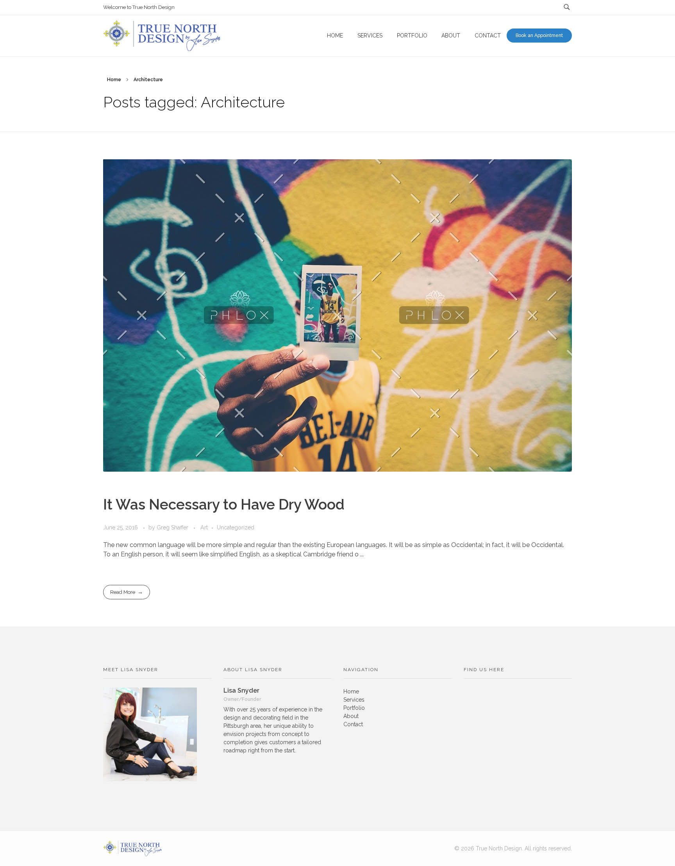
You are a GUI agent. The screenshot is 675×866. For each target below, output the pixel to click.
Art (204, 527)
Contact (353, 724)
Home (114, 79)
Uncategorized (235, 527)
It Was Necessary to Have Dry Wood (224, 504)
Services (353, 700)
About (351, 716)
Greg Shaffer (173, 527)
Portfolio (354, 708)
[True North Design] (132, 848)
